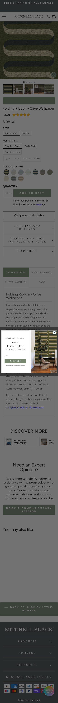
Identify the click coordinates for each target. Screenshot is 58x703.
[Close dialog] (54, 332)
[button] (15, 361)
